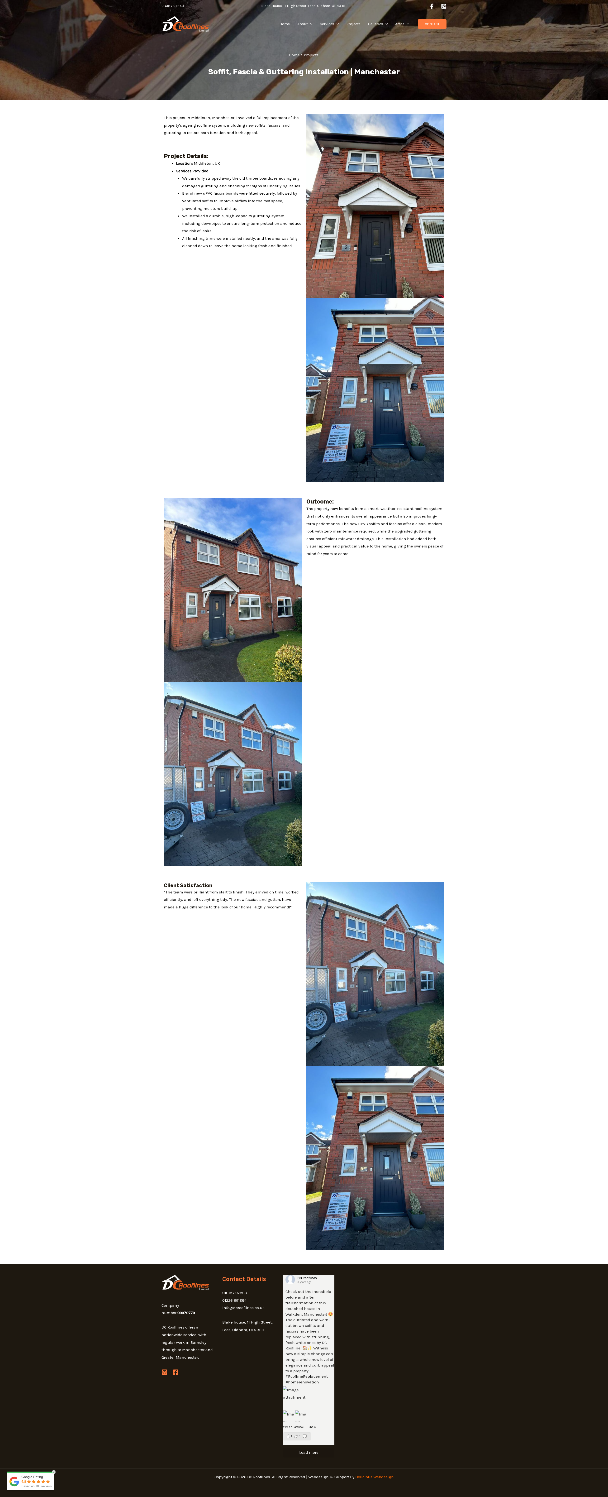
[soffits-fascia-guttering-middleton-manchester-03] (375, 205)
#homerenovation (302, 1382)
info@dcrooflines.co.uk (243, 1307)
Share (312, 1427)
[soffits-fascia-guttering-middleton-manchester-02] (375, 389)
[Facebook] (432, 6)
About (302, 24)
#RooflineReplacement (306, 1376)
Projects (354, 24)
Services (327, 24)
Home (285, 24)
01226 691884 (234, 1300)
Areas (399, 24)
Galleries (375, 24)
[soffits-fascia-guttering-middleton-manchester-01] (233, 589)
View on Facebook (294, 1427)
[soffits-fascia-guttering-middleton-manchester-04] (233, 773)
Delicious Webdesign (374, 1476)
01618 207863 (173, 6)
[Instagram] (443, 6)
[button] (310, 24)
